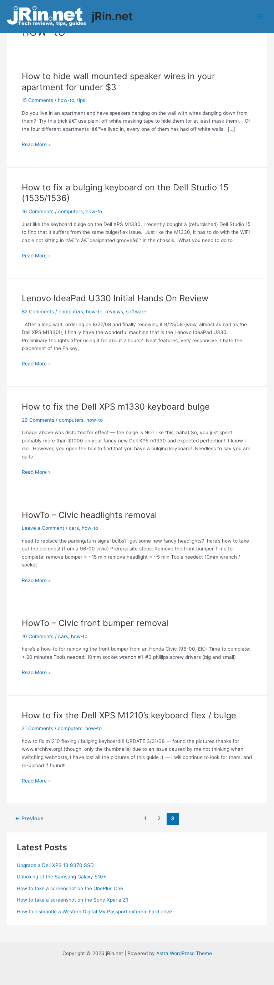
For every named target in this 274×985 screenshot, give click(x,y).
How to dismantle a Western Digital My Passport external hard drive (94, 911)
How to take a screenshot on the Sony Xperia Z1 (72, 900)
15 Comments (37, 100)
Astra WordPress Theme (184, 953)
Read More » (36, 145)
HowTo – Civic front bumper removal (95, 623)
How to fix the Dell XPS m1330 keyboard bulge (116, 406)
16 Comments (38, 211)
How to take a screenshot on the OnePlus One (70, 888)
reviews (114, 311)
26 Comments (38, 420)
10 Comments (38, 636)
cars (74, 528)
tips (81, 100)
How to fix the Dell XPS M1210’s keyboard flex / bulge (129, 715)
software (136, 311)
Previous (29, 818)
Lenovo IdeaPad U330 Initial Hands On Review (115, 298)
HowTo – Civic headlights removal (89, 515)
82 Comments (38, 311)
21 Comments (37, 728)
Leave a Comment (43, 528)
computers (70, 211)
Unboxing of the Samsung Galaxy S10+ (61, 876)
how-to (66, 100)
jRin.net (112, 16)
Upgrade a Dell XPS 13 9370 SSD (55, 865)
